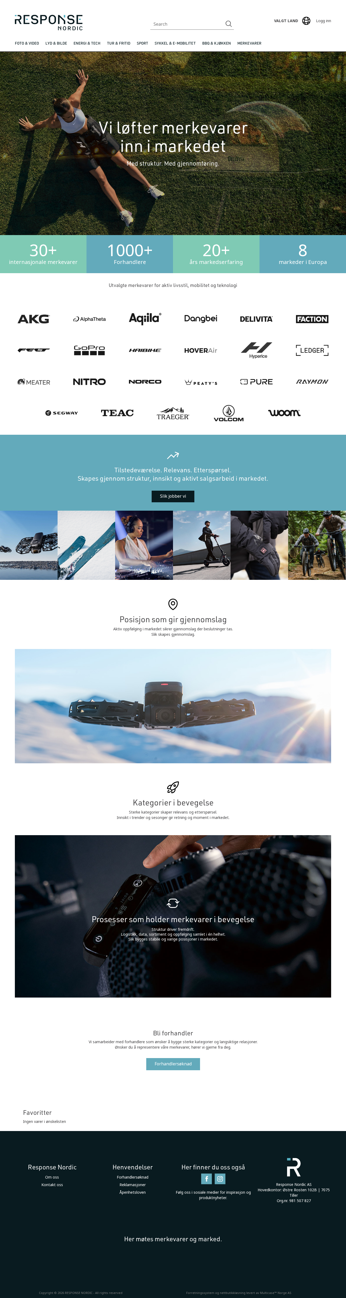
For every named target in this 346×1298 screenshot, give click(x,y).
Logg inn (323, 21)
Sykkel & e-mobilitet (175, 43)
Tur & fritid (118, 43)
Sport (142, 43)
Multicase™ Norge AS (275, 1293)
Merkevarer (249, 43)
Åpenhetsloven (132, 1192)
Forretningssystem (200, 1293)
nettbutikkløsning (232, 1293)
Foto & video (27, 43)
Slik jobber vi (173, 496)
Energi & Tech (87, 43)
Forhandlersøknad (173, 1064)
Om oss (52, 1177)
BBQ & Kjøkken (216, 43)
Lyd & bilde (56, 43)
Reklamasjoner (132, 1184)
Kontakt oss (52, 1184)
